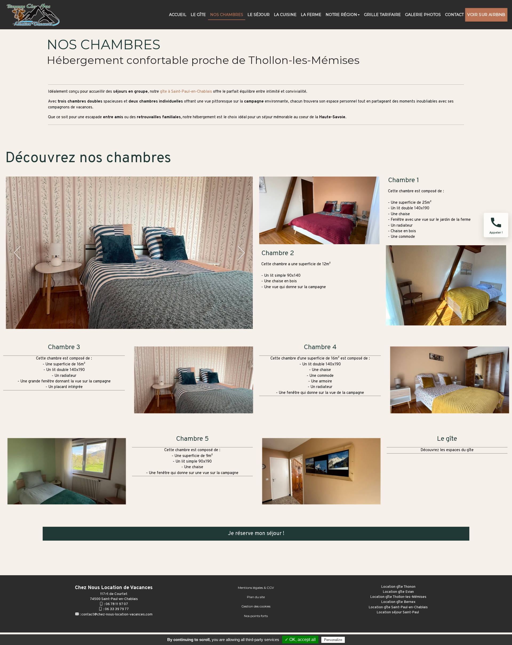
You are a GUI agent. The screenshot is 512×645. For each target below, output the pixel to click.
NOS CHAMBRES (226, 14)
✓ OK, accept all (300, 639)
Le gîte (448, 465)
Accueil (177, 14)
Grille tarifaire (382, 14)
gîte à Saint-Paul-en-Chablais (186, 91)
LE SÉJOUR (258, 14)
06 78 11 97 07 (117, 604)
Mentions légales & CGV (256, 588)
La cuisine (285, 14)
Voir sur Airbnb (486, 14)
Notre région (341, 14)
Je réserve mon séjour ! (256, 533)
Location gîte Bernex (398, 602)
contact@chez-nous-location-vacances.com (117, 614)
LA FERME (311, 14)
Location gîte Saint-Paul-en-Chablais (398, 607)
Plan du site (256, 597)
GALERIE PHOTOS (423, 14)
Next (242, 253)
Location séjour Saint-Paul (398, 612)
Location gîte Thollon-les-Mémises (398, 597)
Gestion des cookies (255, 606)
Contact (454, 14)
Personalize (333, 640)
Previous (17, 253)
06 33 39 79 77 (117, 609)
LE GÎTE (198, 14)
